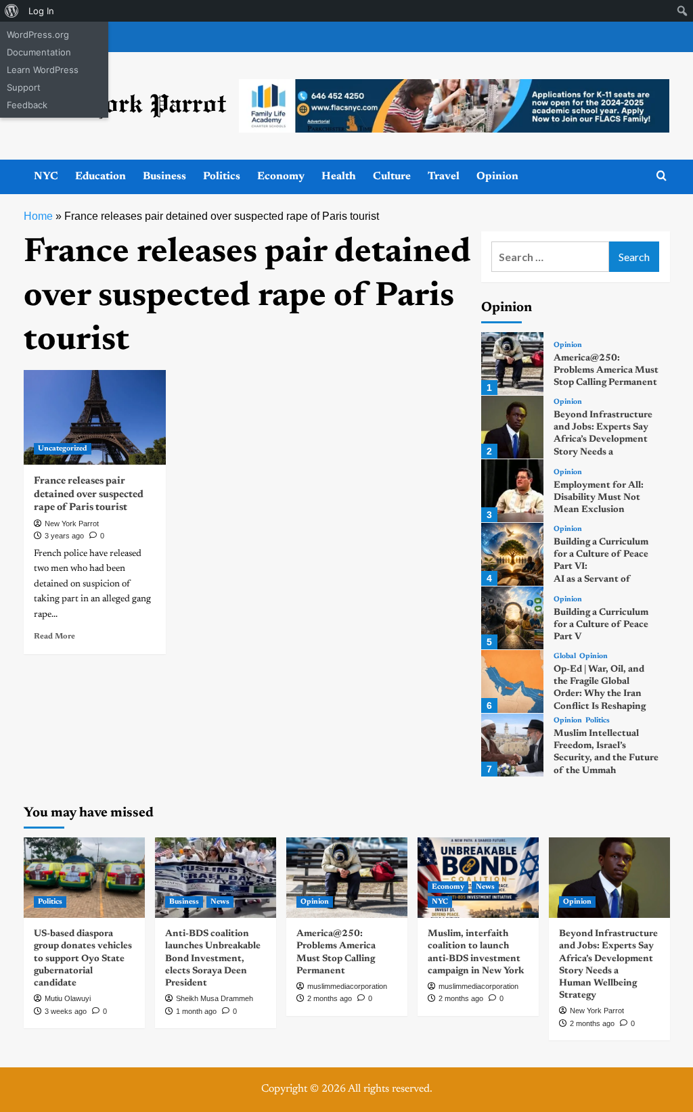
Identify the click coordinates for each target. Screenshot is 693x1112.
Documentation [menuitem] (39, 52)
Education (100, 176)
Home (38, 216)
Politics (221, 176)
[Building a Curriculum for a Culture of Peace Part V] (512, 617)
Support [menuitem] (24, 87)
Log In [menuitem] (41, 10)
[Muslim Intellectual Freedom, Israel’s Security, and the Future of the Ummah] (512, 745)
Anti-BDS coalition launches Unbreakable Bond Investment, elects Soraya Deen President (213, 958)
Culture (392, 176)
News (219, 902)
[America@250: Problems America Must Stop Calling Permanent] (512, 363)
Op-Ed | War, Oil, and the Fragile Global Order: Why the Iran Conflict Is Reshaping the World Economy (600, 694)
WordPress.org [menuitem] (38, 34)
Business (164, 176)
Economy (281, 176)
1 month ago (196, 1011)
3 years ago (64, 536)
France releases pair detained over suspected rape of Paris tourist (88, 494)
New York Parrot (72, 523)
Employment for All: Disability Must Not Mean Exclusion (599, 498)
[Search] (661, 176)
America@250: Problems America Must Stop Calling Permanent (606, 371)
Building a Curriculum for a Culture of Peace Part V (601, 625)
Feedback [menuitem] (27, 104)
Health (338, 176)
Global (565, 656)
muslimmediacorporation (347, 986)
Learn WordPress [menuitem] (43, 69)
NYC (46, 176)
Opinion (497, 176)
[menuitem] (12, 11)
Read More (54, 636)
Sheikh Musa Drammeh (214, 998)
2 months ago (329, 998)
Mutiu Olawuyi (68, 998)
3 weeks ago (66, 1011)
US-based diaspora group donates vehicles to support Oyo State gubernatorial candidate (83, 958)
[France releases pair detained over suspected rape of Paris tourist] (95, 417)
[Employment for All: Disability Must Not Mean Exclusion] (512, 490)
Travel (444, 176)
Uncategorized (62, 449)
